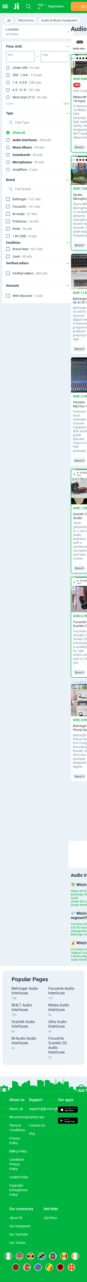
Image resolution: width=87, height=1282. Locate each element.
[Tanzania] (41, 1256)
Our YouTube (18, 1234)
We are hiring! (19, 1117)
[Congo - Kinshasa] (38, 1267)
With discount (28, 295)
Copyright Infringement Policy (18, 1190)
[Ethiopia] (53, 1256)
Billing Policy (18, 1151)
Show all (19, 132)
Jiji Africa (50, 1218)
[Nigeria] (8, 1256)
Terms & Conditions (17, 1128)
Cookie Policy (18, 1177)
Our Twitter (17, 1243)
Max (45, 54)
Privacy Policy (14, 1140)
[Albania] (60, 1267)
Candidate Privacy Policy (16, 1164)
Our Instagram (19, 1226)
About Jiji (16, 1109)
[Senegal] (64, 1256)
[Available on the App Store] (68, 1110)
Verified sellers (30, 273)
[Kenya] (19, 1256)
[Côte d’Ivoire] (75, 1256)
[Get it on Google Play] (68, 1121)
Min (10, 54)
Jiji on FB (15, 1218)
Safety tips (36, 1117)
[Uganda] (30, 1256)
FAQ (32, 1134)
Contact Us (37, 1125)
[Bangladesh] (15, 1267)
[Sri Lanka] (27, 1267)
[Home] (19, 6)
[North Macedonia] (71, 1267)
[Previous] (67, 850)
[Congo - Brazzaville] (49, 1267)
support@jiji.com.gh (43, 1109)
